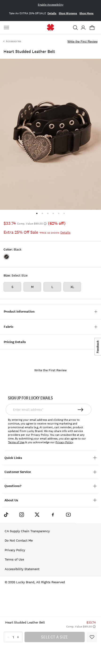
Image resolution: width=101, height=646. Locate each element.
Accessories (13, 41)
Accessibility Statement (22, 569)
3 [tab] (47, 213)
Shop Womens (68, 13)
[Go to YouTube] (68, 514)
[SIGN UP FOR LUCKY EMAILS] (80, 409)
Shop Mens (86, 13)
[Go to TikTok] (5, 514)
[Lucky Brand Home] (50, 27)
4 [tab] (53, 213)
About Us (11, 500)
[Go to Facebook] (52, 514)
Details (51, 13)
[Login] (83, 27)
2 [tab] (42, 213)
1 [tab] (36, 213)
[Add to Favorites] (92, 637)
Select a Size (54, 636)
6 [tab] (64, 213)
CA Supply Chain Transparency (27, 531)
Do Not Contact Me (19, 540)
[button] (75, 27)
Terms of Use (16, 442)
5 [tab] (58, 213)
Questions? (12, 486)
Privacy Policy (64, 442)
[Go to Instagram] (21, 514)
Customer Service (17, 472)
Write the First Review (82, 41)
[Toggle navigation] (7, 27)
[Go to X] (37, 514)
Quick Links (13, 458)
